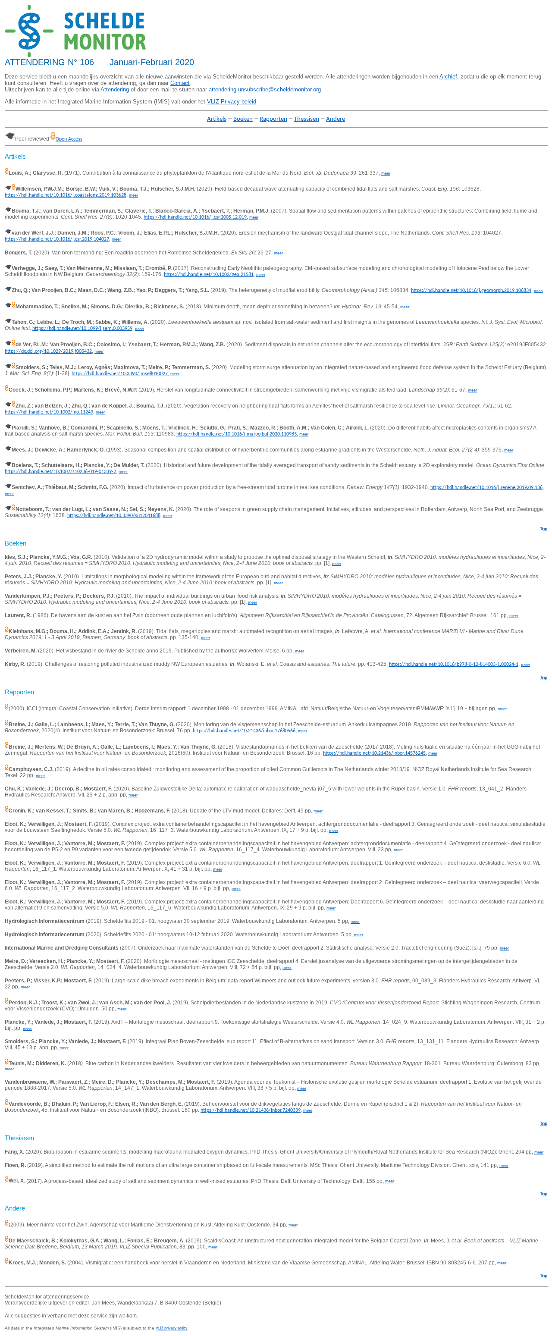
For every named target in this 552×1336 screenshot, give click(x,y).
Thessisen (306, 119)
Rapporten (273, 119)
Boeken (243, 119)
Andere (335, 119)
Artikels (216, 119)
